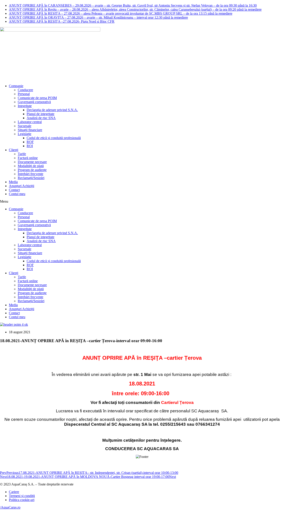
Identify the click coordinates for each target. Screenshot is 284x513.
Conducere (25, 90)
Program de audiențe (32, 170)
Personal (24, 94)
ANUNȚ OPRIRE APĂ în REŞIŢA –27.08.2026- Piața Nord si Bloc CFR (61, 21)
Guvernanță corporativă (34, 102)
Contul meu (17, 194)
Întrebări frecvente (30, 174)
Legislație (24, 134)
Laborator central (30, 122)
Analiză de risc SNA (41, 118)
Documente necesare (32, 162)
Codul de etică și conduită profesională (54, 138)
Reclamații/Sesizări (31, 178)
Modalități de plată (31, 166)
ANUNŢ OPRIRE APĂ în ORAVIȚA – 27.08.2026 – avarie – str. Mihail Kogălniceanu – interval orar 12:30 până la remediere (98, 17)
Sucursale (24, 126)
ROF (30, 142)
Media (13, 182)
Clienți (13, 150)
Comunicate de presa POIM (37, 98)
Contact (14, 190)
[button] (142, 202)
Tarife (22, 154)
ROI (30, 146)
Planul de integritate (40, 114)
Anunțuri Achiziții (21, 186)
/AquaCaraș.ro (10, 507)
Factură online (28, 158)
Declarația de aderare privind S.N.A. (52, 110)
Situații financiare (30, 130)
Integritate (25, 106)
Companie (16, 86)
